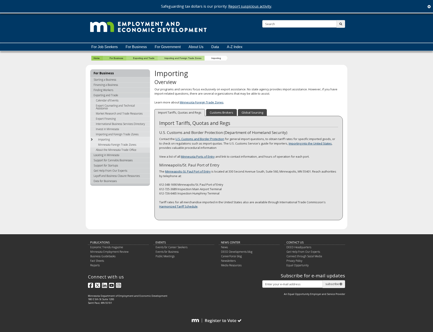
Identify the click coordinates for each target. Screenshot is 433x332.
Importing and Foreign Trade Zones (182, 58)
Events (161, 242)
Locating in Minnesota (106, 155)
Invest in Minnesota (107, 129)
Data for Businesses (105, 181)
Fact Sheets (97, 261)
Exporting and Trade (143, 58)
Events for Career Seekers (171, 247)
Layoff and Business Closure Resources (117, 176)
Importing (104, 139)
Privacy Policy (294, 261)
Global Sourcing (252, 112)
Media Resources (231, 265)
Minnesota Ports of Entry (198, 156)
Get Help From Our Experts (110, 171)
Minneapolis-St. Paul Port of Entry (188, 171)
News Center (230, 242)
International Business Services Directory (120, 124)
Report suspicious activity (249, 6)
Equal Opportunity (297, 265)
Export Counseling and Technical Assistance (115, 107)
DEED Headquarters (298, 247)
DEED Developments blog (236, 252)
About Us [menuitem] (196, 47)
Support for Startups (106, 165)
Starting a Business (105, 80)
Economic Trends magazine (106, 247)
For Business (116, 58)
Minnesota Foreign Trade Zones (201, 102)
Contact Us (295, 242)
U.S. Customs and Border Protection (199, 139)
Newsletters (228, 261)
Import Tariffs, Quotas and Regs (179, 112)
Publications (100, 242)
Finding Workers (103, 90)
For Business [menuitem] (136, 47)
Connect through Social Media (304, 256)
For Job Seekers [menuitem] (104, 47)
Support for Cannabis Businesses (113, 160)
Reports (95, 265)
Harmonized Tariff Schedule (178, 206)
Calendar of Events (107, 100)
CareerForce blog (231, 256)
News (224, 247)
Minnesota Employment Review (109, 252)
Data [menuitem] (215, 47)
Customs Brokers (221, 112)
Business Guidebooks (102, 256)
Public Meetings (165, 256)
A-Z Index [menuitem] (234, 47)
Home (97, 58)
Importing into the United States (310, 143)
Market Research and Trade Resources (119, 113)
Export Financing (106, 119)
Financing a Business (106, 85)
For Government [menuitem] (168, 47)
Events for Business (167, 252)
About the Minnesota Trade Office (116, 150)
